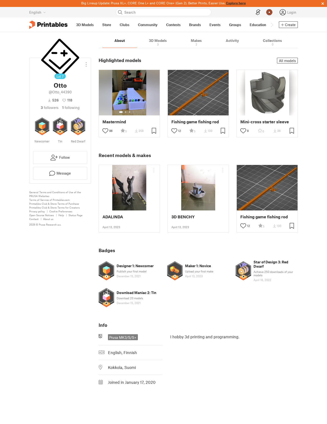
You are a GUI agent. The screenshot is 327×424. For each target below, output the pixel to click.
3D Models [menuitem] (85, 25)
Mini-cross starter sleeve (264, 121)
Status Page (75, 215)
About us (48, 218)
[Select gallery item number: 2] (126, 112)
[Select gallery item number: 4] (133, 112)
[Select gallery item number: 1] (121, 112)
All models (287, 60)
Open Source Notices (41, 215)
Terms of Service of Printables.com (49, 199)
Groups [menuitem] (235, 25)
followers (49, 107)
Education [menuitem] (258, 25)
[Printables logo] (48, 25)
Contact (34, 218)
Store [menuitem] (106, 25)
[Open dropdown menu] (86, 62)
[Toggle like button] (105, 131)
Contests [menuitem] (173, 25)
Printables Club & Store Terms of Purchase (54, 203)
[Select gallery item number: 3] (129, 112)
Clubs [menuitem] (124, 25)
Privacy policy (37, 211)
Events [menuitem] (214, 25)
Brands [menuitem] (195, 25)
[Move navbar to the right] (272, 24)
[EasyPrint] (258, 12)
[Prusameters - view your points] (269, 12)
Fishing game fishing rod (195, 121)
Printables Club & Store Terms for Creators (54, 207)
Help (61, 215)
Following (71, 107)
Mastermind (114, 121)
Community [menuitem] (148, 25)
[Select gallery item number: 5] (137, 112)
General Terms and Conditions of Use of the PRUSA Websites (55, 194)
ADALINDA (112, 217)
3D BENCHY (183, 217)
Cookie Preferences (60, 211)
